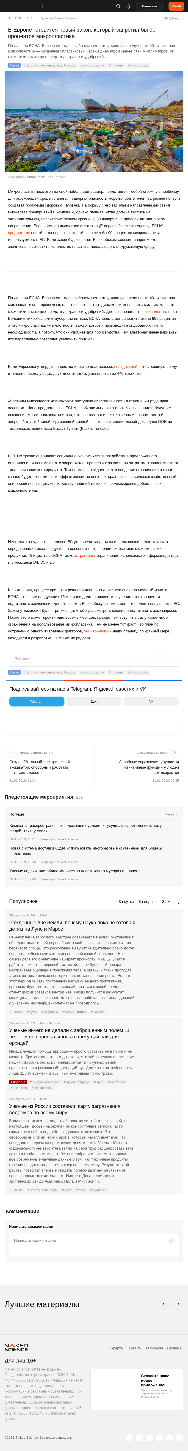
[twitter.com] (129, 1438)
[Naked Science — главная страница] (28, 6)
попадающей (125, 366)
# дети (32, 1012)
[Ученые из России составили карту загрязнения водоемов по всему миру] (159, 1123)
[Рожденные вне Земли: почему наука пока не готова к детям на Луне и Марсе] (159, 939)
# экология (19, 1088)
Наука (14, 65)
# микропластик (92, 65)
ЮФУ (19, 1190)
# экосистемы (42, 1088)
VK (151, 701)
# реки (81, 1190)
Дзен (94, 701)
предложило (19, 233)
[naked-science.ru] (179, 1438)
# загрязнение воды (42, 1190)
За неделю (148, 901)
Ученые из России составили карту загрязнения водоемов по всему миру (64, 1109)
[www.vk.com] (139, 1438)
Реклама (174, 1348)
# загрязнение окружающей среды (50, 65)
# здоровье (49, 1012)
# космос (97, 1012)
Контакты (134, 1348)
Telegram (36, 701)
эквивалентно (155, 311)
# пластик (116, 65)
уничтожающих (98, 631)
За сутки (126, 901)
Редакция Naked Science (58, 18)
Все (79, 797)
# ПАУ (66, 1190)
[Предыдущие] (164, 1304)
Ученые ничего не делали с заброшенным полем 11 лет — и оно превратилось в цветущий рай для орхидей (69, 1036)
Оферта (116, 1348)
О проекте (154, 1348)
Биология (18, 1082)
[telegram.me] (169, 1438)
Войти (176, 6)
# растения (116, 1082)
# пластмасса (138, 65)
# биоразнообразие (44, 1082)
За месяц (170, 901)
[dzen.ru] (159, 1438)
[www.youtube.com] (149, 1438)
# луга (98, 1082)
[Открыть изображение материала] (94, 121)
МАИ (18, 1012)
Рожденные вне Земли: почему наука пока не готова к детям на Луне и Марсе (72, 926)
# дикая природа (76, 1082)
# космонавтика (74, 1012)
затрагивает (85, 555)
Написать (149, 6)
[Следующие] (177, 1304)
